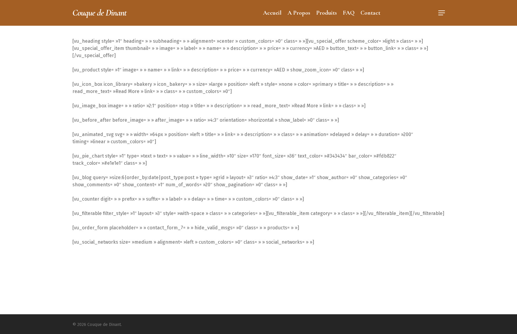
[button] (441, 13)
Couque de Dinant (99, 12)
